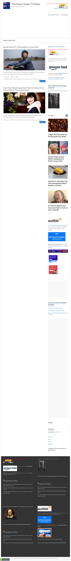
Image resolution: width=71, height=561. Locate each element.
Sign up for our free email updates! (61, 8)
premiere (31, 79)
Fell (59, 90)
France (62, 77)
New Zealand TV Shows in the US (56, 310)
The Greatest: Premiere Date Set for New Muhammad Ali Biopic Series (18, 542)
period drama (39, 120)
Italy (54, 78)
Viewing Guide (64, 14)
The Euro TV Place (45, 484)
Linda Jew (7, 76)
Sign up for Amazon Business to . (52, 542)
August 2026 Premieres (53, 14)
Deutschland (56, 246)
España (50, 246)
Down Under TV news (25, 120)
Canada (64, 244)
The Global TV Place (11, 532)
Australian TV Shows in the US (55, 308)
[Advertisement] (35, 27)
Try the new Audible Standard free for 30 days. (47, 513)
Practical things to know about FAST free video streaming (50, 539)
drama (23, 79)
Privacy (50, 441)
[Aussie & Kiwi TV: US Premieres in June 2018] (24, 50)
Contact (50, 436)
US (51, 247)
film (31, 120)
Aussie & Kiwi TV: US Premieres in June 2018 (20, 47)
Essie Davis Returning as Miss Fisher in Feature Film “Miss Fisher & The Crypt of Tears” (23, 89)
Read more (42, 81)
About (49, 439)
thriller (39, 79)
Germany (50, 78)
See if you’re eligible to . (16, 524)
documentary (18, 79)
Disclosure (50, 444)
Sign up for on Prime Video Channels (52, 476)
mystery (26, 79)
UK (60, 78)
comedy (6, 79)
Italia (65, 246)
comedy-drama (12, 79)
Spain (56, 78)
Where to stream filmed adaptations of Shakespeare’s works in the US (18, 506)
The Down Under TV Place (25, 4)
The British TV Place (11, 481)
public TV (35, 79)
